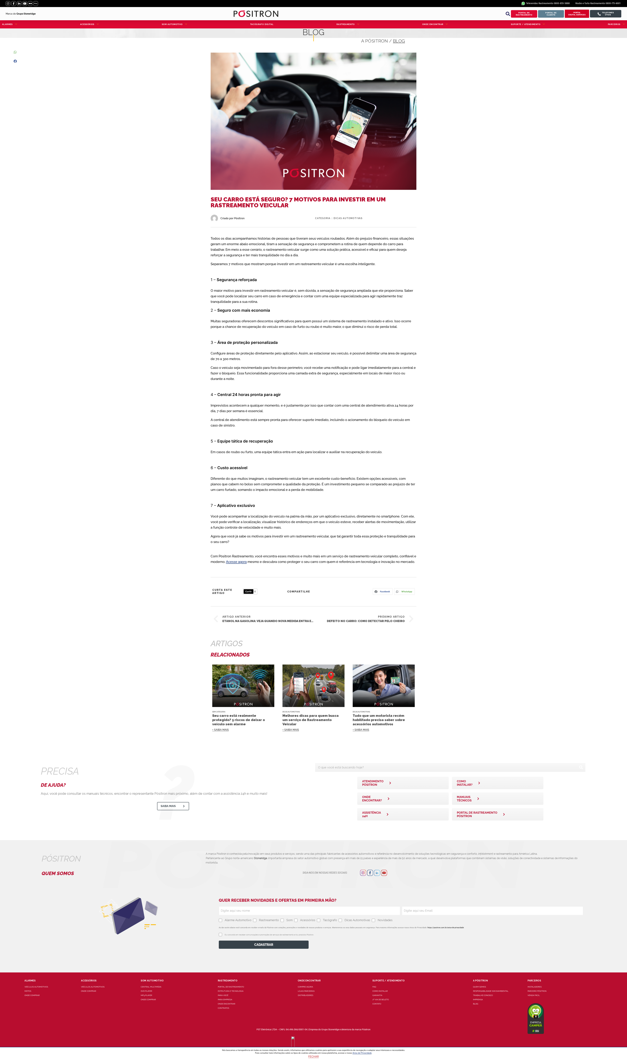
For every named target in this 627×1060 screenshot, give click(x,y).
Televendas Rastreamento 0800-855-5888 (548, 3)
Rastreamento (269, 920)
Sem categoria (218, 712)
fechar (313, 1056)
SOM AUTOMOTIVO (172, 24)
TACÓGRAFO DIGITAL (262, 24)
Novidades (385, 920)
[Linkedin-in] (19, 3)
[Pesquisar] (581, 767)
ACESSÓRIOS (87, 24)
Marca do (21, 13)
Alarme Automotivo (238, 920)
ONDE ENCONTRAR (432, 24)
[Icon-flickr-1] (30, 3)
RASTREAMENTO (346, 24)
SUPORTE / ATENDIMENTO (525, 24)
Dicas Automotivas (348, 218)
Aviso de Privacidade (362, 1053)
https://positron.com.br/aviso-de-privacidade (445, 928)
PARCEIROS (614, 24)
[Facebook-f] (13, 3)
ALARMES (7, 24)
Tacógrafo (330, 920)
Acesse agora (236, 562)
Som (289, 920)
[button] (508, 14)
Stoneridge (260, 858)
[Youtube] (24, 3)
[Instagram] (8, 3)
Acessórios (307, 920)
